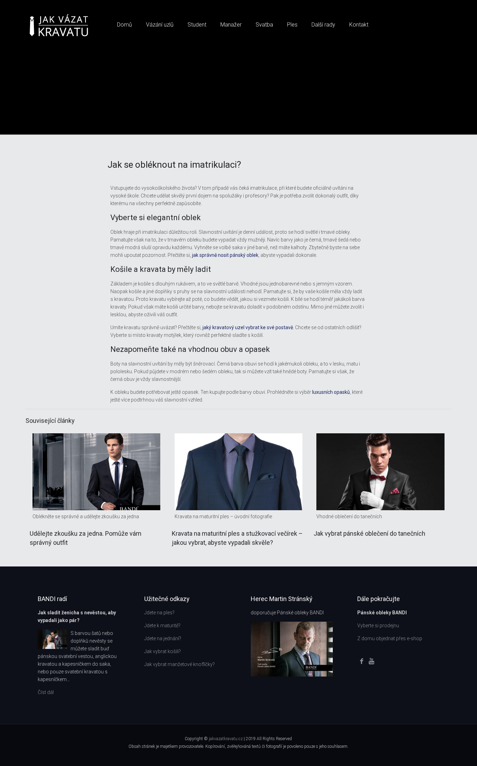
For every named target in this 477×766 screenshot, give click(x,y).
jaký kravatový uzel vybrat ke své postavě (248, 327)
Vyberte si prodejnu (378, 625)
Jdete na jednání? (162, 638)
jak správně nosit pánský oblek (225, 255)
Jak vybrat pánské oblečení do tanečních (369, 533)
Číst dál (46, 692)
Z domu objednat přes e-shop (389, 638)
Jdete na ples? (159, 612)
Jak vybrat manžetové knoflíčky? (179, 664)
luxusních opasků (331, 392)
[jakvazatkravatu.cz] (59, 25)
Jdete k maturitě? (162, 625)
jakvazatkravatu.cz (226, 738)
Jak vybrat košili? (162, 651)
